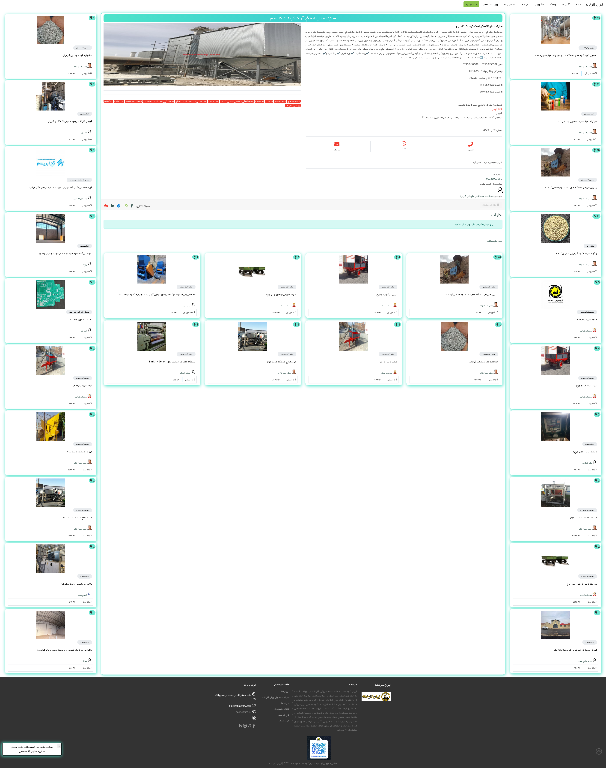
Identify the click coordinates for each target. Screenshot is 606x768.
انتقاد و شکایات (281, 708)
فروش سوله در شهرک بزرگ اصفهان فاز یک (575, 649)
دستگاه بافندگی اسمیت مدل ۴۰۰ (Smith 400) (172, 361)
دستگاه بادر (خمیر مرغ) (585, 451)
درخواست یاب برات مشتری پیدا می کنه (577, 121)
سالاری (84, 661)
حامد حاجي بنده (585, 661)
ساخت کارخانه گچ (294, 101)
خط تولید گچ (169, 101)
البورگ (84, 330)
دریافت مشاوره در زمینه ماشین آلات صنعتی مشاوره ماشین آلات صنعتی (32, 749)
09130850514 (243, 712)
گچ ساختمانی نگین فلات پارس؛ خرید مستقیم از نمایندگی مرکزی (60, 187)
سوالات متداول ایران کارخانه (275, 697)
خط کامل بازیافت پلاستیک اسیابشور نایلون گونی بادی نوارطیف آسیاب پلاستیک (157, 294)
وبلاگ (553, 4)
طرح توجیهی (283, 714)
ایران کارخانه (594, 4)
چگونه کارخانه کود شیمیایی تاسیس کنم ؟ (576, 253)
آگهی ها (566, 4)
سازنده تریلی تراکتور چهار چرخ (582, 583)
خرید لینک (284, 720)
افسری (84, 132)
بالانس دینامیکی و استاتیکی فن (76, 583)
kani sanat (248, 101)
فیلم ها (524, 4)
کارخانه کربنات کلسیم (134, 101)
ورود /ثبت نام (491, 4)
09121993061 (494, 178)
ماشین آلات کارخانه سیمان (153, 101)
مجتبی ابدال (185, 373)
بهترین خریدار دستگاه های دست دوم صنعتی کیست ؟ (570, 187)
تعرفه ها (285, 703)
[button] (126, 206)
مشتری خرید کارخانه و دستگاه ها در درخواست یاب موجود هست (565, 55)
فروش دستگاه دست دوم (79, 451)
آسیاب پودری (213, 101)
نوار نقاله (289, 105)
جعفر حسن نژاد (585, 66)
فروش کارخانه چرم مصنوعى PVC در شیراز (70, 121)
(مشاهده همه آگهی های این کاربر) (477, 196)
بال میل (297, 105)
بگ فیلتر (223, 101)
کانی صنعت (259, 101)
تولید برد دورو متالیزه (81, 319)
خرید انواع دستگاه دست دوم (281, 361)
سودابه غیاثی (586, 330)
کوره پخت (269, 101)
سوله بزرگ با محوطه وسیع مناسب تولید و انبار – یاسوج (65, 253)
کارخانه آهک (118, 101)
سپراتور (239, 101)
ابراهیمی (186, 305)
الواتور (231, 101)
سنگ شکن (108, 101)
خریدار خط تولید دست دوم (583, 517)
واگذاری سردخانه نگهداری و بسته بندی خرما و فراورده (64, 649)
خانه (578, 4)
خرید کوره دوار (280, 101)
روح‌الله (84, 264)
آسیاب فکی (202, 101)
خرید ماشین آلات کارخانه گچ (186, 101)
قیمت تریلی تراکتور (387, 361)
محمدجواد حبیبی (80, 198)
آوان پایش (82, 595)
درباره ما (285, 691)
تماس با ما (509, 4)
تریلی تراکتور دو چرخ (586, 385)
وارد (468, 224)
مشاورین (539, 4)
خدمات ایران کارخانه (587, 319)
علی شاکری (587, 462)
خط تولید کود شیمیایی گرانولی (483, 361)
